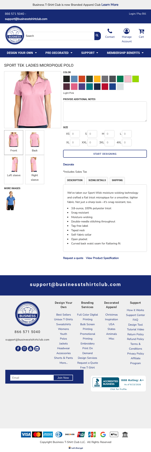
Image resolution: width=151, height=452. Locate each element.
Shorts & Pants (63, 358)
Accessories (63, 353)
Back (35, 150)
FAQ (135, 320)
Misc (111, 339)
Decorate (68, 164)
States (111, 329)
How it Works (135, 310)
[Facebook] (18, 348)
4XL (119, 142)
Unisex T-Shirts (63, 319)
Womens (63, 329)
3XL (101, 142)
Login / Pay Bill (137, 14)
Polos (63, 339)
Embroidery (88, 343)
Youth (63, 334)
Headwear (63, 348)
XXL (84, 142)
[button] (22, 52)
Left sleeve (13, 175)
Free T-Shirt (87, 367)
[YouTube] (30, 348)
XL (68, 142)
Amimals (111, 334)
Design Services (87, 358)
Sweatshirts (63, 324)
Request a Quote (87, 363)
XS (68, 134)
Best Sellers (63, 315)
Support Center (135, 315)
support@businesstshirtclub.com (28, 19)
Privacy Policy (135, 353)
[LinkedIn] (37, 348)
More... (64, 363)
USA (111, 324)
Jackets (63, 343)
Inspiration (111, 319)
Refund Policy (135, 339)
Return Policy (135, 334)
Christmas (111, 315)
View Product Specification (102, 258)
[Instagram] (24, 348)
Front (13, 150)
